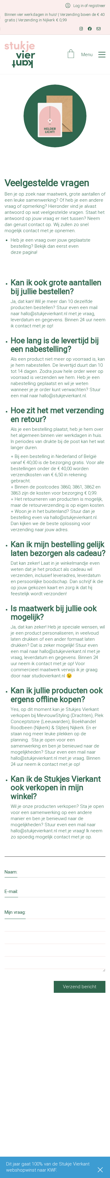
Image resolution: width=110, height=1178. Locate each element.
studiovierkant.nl (48, 676)
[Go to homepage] (20, 54)
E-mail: (11, 891)
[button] (93, 54)
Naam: (11, 872)
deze (16, 252)
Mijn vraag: (15, 912)
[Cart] (71, 54)
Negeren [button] (101, 1170)
